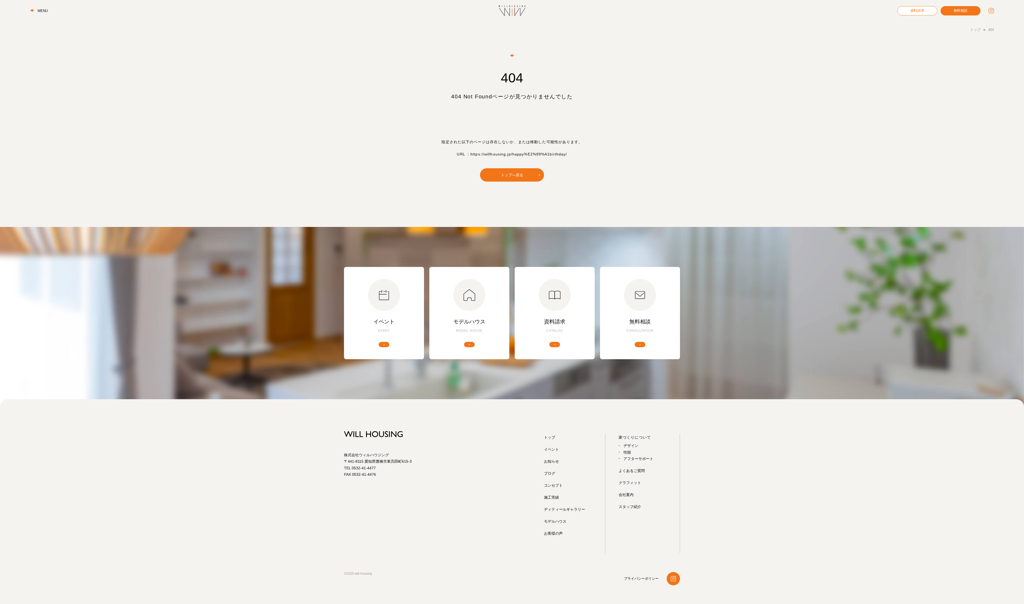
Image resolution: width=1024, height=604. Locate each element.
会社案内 (626, 495)
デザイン (630, 445)
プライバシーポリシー (641, 579)
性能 (627, 452)
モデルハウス (555, 521)
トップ (549, 437)
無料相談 (960, 11)
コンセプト (553, 485)
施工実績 (551, 497)
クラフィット (630, 483)
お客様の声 (553, 533)
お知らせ (551, 461)
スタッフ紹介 (630, 507)
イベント (551, 449)
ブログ (549, 473)
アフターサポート (638, 459)
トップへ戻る (512, 175)
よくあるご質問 (632, 471)
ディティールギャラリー (564, 509)
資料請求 (917, 11)
